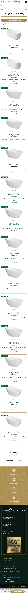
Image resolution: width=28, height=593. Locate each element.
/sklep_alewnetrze (14, 501)
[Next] (26, 9)
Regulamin (7, 579)
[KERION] (9, 457)
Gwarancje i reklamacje (10, 568)
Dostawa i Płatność (9, 566)
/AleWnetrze (14, 492)
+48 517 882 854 (14, 474)
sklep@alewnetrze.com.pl (14, 483)
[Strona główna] (2, 5)
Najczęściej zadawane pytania (12, 577)
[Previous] (2, 9)
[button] (12, 23)
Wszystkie (7, 5)
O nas (5, 576)
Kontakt (6, 574)
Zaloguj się (7, 560)
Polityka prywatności (9, 581)
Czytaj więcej (6, 591)
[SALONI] (19, 457)
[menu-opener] (26, 2)
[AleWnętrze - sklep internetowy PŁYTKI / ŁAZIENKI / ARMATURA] (8, 2)
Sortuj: (2, 24)
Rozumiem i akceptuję (18, 591)
